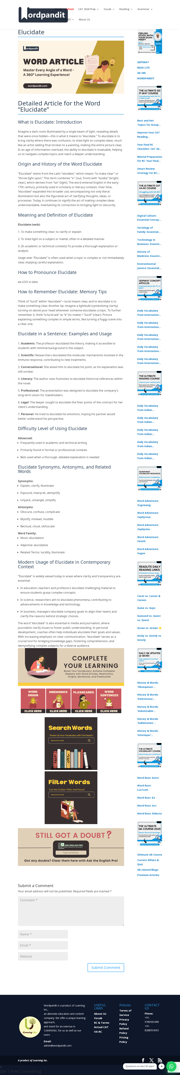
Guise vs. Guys (146, 608)
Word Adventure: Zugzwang (148, 503)
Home (58, 9)
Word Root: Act (146, 805)
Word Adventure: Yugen (148, 551)
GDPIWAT (143, 62)
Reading (124, 9)
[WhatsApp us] (171, 1066)
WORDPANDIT (146, 78)
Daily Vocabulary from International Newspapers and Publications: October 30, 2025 (149, 325)
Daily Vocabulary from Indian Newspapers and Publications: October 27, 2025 (148, 444)
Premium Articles (148, 875)
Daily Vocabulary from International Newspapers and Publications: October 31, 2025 (149, 313)
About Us (84, 19)
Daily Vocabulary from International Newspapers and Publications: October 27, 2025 (149, 349)
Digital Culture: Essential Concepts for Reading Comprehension (149, 218)
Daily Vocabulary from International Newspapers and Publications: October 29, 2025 (149, 361)
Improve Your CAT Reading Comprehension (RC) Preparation (148, 135)
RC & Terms (101, 1022)
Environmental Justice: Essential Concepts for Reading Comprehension (148, 266)
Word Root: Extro (148, 777)
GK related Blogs (147, 869)
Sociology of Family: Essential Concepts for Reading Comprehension (147, 230)
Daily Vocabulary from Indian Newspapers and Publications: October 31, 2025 (148, 408)
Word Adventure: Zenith (148, 539)
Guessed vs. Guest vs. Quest (149, 618)
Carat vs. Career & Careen (148, 598)
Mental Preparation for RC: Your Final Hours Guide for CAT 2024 (149, 159)
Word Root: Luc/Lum (144, 787)
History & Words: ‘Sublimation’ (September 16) (148, 721)
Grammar (143, 9)
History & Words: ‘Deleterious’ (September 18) (148, 697)
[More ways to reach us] (162, 1066)
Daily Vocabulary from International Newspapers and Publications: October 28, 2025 (149, 337)
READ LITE (143, 67)
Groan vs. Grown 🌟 (149, 628)
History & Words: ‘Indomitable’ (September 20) (148, 709)
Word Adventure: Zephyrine (148, 527)
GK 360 (141, 73)
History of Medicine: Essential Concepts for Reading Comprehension (149, 254)
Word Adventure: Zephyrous (148, 515)
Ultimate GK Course (149, 854)
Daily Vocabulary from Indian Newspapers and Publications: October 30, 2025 (148, 420)
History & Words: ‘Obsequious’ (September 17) (148, 685)
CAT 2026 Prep (87, 9)
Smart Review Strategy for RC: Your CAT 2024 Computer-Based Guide (148, 171)
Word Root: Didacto (149, 813)
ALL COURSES (63, 19)
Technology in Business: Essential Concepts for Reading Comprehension (149, 242)
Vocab (107, 9)
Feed (71, 9)
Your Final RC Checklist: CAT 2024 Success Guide (149, 147)
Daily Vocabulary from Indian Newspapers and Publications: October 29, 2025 (148, 456)
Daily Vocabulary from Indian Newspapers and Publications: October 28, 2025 (148, 432)
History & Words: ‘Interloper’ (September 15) (148, 733)
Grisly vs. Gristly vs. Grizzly (149, 638)
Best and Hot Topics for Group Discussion (148, 123)
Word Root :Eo (146, 797)
